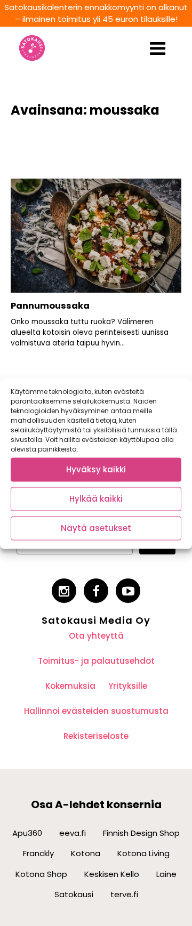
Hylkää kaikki (96, 498)
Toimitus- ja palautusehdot (96, 660)
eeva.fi (72, 833)
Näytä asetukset (96, 528)
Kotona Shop (41, 874)
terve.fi (124, 894)
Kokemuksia (70, 685)
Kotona (85, 853)
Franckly (38, 853)
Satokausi (73, 894)
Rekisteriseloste (96, 736)
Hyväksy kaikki (96, 469)
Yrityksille (127, 685)
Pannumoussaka (50, 306)
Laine (166, 874)
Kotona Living (143, 853)
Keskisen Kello (111, 874)
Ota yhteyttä (96, 635)
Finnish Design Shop (141, 833)
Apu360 (27, 833)
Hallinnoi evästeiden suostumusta (96, 710)
